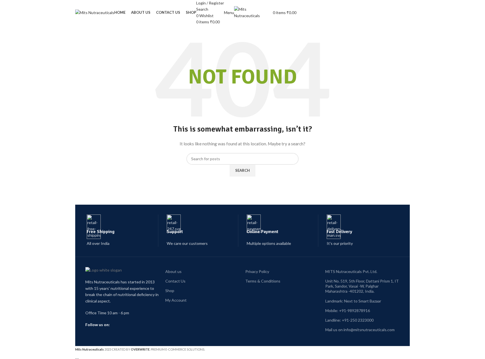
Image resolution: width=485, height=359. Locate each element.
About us (173, 271)
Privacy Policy (257, 271)
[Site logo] (94, 12)
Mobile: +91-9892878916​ (347, 310)
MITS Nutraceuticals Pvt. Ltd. (351, 271)
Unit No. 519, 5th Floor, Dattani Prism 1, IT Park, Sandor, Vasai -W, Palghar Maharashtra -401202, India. (362, 286)
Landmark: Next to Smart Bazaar (353, 301)
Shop (169, 290)
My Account (176, 300)
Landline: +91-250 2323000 (349, 320)
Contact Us (175, 281)
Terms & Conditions (262, 281)
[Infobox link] (122, 231)
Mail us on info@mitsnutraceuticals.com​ (360, 329)
